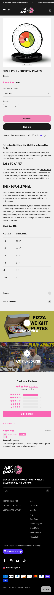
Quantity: (6, 101)
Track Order (34, 519)
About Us (33, 510)
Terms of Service (36, 533)
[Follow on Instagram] (11, 561)
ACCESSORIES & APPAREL (12, 510)
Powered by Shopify (23, 587)
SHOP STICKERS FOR (10, 501)
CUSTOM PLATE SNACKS (12, 506)
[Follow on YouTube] (18, 561)
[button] (8, 82)
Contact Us (33, 506)
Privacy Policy (35, 537)
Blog (31, 514)
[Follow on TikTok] (24, 561)
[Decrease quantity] (6, 106)
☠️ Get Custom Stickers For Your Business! (13, 2)
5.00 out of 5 (33, 387)
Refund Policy (34, 528)
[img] (8, 431)
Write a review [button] (27, 414)
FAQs (31, 501)
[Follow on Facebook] (4, 561)
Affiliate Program (36, 524)
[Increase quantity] (15, 106)
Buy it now (27, 127)
